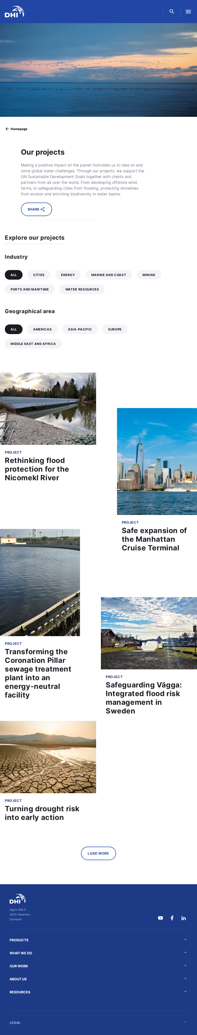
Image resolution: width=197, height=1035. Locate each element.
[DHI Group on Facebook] (172, 918)
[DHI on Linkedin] (183, 918)
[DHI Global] (14, 11)
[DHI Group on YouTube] (160, 918)
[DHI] (20, 898)
